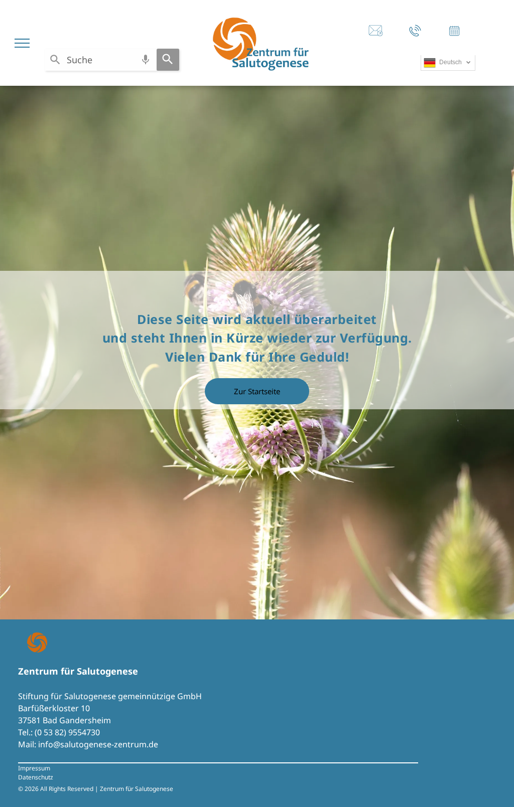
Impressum (34, 768)
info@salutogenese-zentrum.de (98, 744)
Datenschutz (35, 777)
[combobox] (101, 60)
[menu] (22, 43)
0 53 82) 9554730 (68, 732)
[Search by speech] (145, 59)
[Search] (168, 60)
